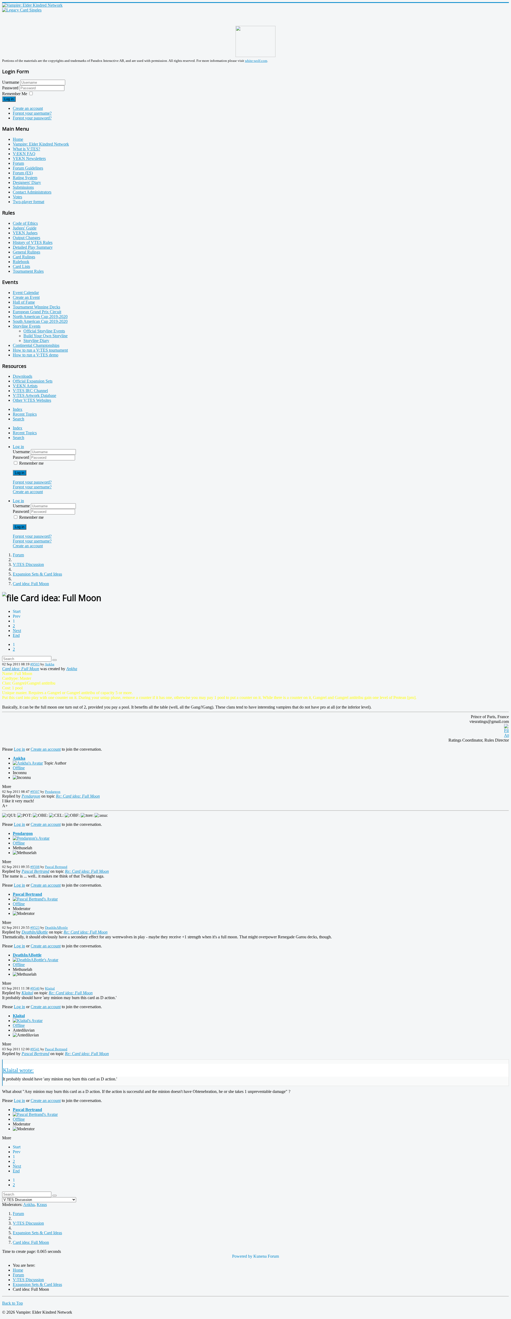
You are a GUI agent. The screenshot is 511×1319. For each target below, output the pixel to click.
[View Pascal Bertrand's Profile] (35, 899)
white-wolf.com (256, 61)
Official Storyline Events (44, 331)
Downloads (22, 376)
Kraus (42, 1204)
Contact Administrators (32, 192)
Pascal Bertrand (56, 867)
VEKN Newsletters (29, 158)
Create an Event (26, 297)
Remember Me (14, 93)
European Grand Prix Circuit (37, 311)
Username (10, 82)
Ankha (49, 664)
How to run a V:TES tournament (40, 350)
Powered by (242, 1256)
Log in (9, 99)
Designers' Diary (27, 182)
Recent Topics (25, 414)
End (16, 635)
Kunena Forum (266, 1256)
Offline (19, 768)
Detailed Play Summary (33, 247)
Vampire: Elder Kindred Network (41, 144)
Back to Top (12, 1303)
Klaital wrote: (18, 1070)
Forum (18, 163)
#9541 (35, 1049)
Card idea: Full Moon (20, 668)
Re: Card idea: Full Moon (78, 796)
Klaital (50, 988)
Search (18, 419)
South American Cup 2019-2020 (40, 321)
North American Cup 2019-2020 (40, 316)
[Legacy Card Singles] (22, 10)
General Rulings (26, 252)
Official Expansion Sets (32, 381)
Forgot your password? (32, 118)
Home (18, 139)
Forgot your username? (32, 113)
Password (10, 88)
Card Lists (21, 266)
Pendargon (52, 792)
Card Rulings (24, 257)
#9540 (35, 988)
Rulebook (21, 261)
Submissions (23, 187)
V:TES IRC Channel (30, 390)
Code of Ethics (25, 223)
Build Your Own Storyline (45, 335)
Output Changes (26, 237)
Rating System (25, 177)
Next (17, 630)
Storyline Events (26, 326)
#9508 (35, 867)
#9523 (35, 928)
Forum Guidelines (28, 168)
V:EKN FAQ (24, 153)
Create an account (28, 108)
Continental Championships (36, 345)
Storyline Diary (36, 340)
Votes (17, 197)
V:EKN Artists (25, 386)
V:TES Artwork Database (34, 395)
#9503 (35, 664)
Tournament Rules (28, 271)
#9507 (35, 792)
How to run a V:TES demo (35, 355)
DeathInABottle (56, 928)
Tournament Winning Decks (36, 307)
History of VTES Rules (32, 242)
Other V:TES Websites (32, 400)
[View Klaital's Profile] (28, 1020)
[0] (506, 735)
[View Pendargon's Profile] (31, 838)
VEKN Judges (25, 233)
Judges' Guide (24, 228)
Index (17, 409)
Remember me (31, 463)
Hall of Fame (24, 302)
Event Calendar (26, 292)
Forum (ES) (23, 173)
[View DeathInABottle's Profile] (35, 960)
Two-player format (28, 201)
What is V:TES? (26, 149)
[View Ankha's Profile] (28, 763)
